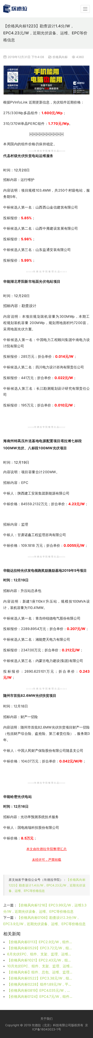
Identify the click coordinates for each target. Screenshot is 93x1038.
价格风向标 (60, 57)
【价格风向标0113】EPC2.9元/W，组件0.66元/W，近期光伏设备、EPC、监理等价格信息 (40, 942)
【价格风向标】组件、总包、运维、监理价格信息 (40, 972)
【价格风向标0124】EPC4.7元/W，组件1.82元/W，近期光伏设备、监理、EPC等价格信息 (40, 996)
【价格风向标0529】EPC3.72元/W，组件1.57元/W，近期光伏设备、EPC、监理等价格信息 (40, 948)
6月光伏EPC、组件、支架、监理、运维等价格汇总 (40, 954)
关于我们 (46, 1018)
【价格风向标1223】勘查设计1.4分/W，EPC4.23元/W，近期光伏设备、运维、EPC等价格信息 (47, 885)
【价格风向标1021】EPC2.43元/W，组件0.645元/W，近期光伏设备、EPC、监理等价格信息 (40, 960)
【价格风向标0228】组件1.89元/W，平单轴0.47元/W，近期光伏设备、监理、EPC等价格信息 (40, 984)
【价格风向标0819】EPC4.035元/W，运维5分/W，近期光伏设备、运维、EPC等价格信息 (40, 990)
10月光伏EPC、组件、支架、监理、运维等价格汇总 (40, 966)
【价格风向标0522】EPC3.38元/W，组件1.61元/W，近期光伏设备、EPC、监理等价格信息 (40, 978)
